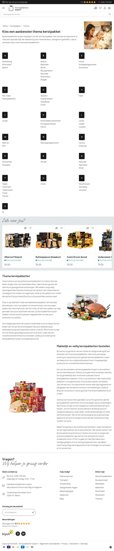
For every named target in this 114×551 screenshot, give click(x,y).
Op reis (82, 142)
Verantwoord (84, 184)
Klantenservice (66, 476)
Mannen (5, 142)
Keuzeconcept (101, 480)
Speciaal (82, 161)
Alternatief (6, 64)
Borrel (43, 67)
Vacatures (64, 495)
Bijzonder (45, 64)
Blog (62, 498)
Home (5, 26)
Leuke (81, 120)
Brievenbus (45, 76)
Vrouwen (83, 190)
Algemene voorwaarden (50, 543)
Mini (4, 145)
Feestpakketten (9, 98)
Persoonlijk (7, 161)
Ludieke (82, 126)
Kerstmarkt (100, 491)
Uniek (43, 184)
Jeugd (5, 120)
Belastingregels (66, 491)
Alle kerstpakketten (103, 476)
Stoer (81, 168)
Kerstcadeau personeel (51, 120)
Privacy (65, 543)
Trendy (5, 196)
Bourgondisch (47, 70)
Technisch (6, 187)
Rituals (44, 161)
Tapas (4, 184)
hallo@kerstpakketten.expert (19, 484)
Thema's (98, 498)
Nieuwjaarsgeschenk (50, 142)
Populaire (6, 165)
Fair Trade (6, 95)
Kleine (43, 126)
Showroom (100, 495)
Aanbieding (7, 61)
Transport (64, 480)
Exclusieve (83, 67)
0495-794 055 (20, 476)
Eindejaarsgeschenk (87, 64)
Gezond (44, 95)
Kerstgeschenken (48, 123)
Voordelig (83, 187)
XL (3, 212)
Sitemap (84, 543)
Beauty (44, 61)
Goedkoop (45, 101)
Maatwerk (99, 487)
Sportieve (83, 165)
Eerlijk (81, 61)
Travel (4, 193)
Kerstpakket (15, 26)
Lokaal (81, 123)
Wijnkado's (99, 483)
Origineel (83, 145)
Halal (81, 95)
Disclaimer (74, 543)
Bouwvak (44, 73)
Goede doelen (47, 98)
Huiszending (65, 483)
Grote (43, 104)
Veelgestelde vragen (68, 487)
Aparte (5, 67)
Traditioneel (7, 190)
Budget (44, 79)
